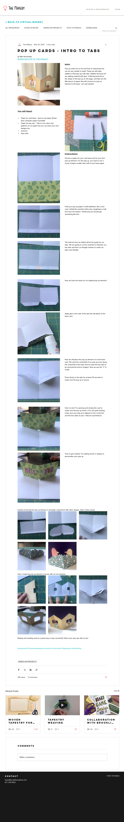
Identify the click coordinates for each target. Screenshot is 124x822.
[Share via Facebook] (19, 670)
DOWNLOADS (91, 28)
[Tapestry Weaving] (62, 705)
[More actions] (105, 44)
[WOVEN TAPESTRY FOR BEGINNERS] (23, 705)
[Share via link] (36, 670)
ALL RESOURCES (12, 28)
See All (116, 691)
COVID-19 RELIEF (31, 28)
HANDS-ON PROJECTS (52, 28)
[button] (116, 28)
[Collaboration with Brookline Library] (101, 705)
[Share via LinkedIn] (30, 670)
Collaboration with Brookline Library (101, 721)
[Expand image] (32, 525)
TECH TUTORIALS (74, 28)
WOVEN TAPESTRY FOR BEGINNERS (20, 721)
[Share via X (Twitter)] (24, 670)
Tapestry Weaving (56, 721)
